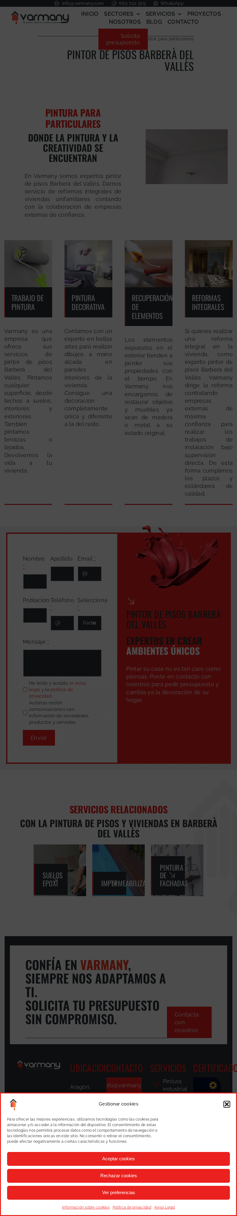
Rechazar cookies (118, 1175)
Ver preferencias (118, 1192)
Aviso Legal (164, 1207)
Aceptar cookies (118, 1158)
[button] (227, 1104)
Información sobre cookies (86, 1207)
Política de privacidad (132, 1207)
